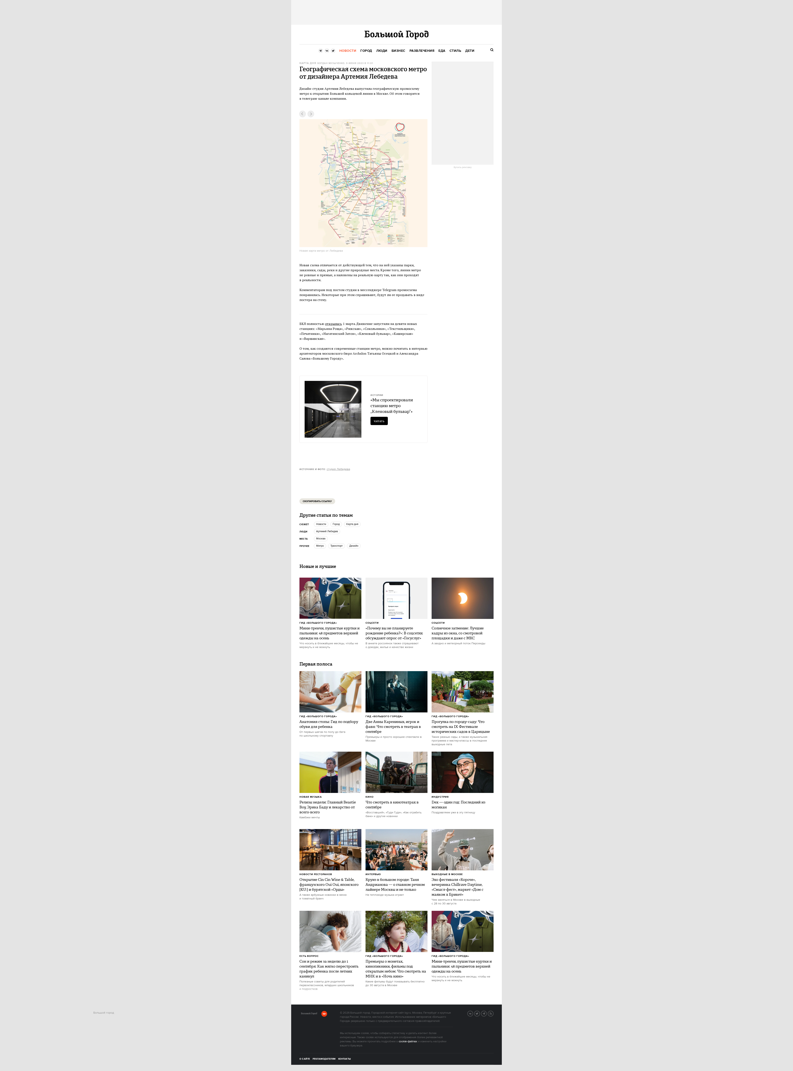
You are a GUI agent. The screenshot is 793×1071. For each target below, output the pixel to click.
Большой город (309, 1014)
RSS (493, 1013)
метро (320, 545)
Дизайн (353, 545)
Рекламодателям (324, 1059)
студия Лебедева (338, 469)
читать (379, 421)
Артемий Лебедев (327, 531)
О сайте (304, 1059)
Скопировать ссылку (317, 501)
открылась (333, 323)
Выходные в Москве (447, 874)
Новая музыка (310, 797)
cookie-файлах (408, 1041)
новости (321, 524)
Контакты (344, 1059)
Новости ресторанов (315, 874)
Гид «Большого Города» (318, 622)
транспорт (336, 545)
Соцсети (372, 622)
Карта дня (307, 63)
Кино (370, 797)
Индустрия (440, 797)
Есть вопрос (309, 956)
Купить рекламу (463, 167)
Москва (320, 538)
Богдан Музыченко (330, 63)
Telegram (486, 1013)
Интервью (373, 874)
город (336, 524)
